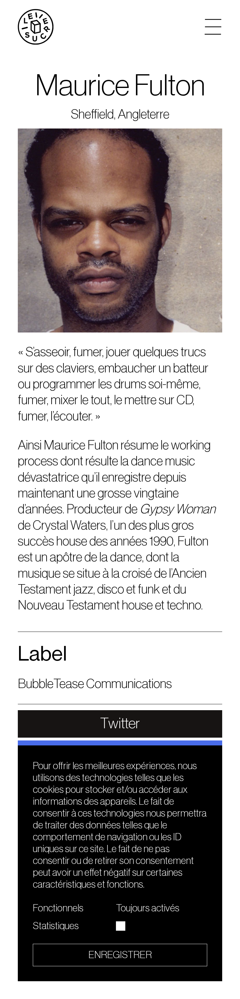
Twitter (120, 723)
